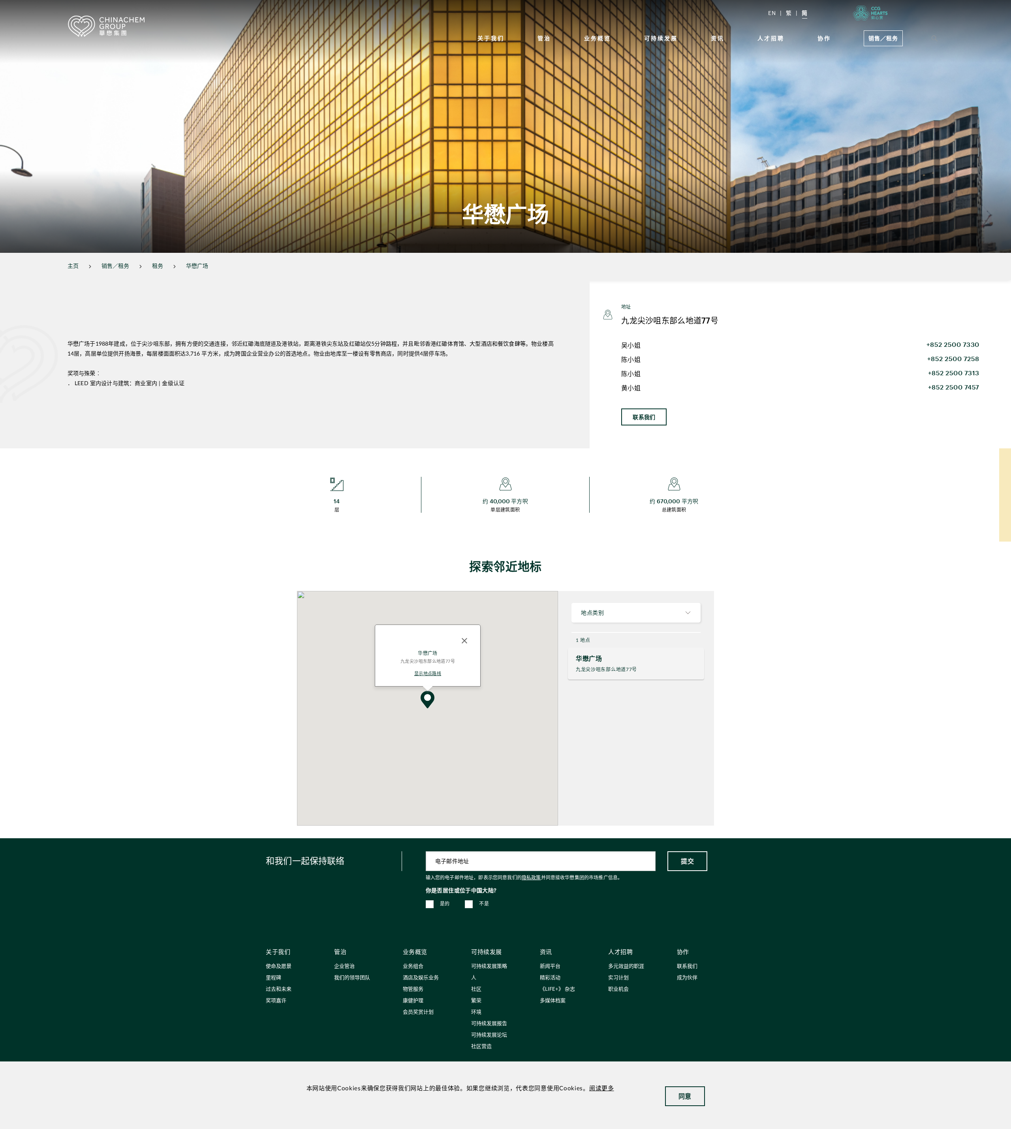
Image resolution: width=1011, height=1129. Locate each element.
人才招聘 (770, 38)
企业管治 (344, 966)
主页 (73, 266)
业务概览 (597, 38)
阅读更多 (601, 1088)
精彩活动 (550, 977)
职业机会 (618, 989)
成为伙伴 (687, 977)
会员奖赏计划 (418, 1012)
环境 (476, 1012)
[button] (427, 699)
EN (772, 12)
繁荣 (476, 1000)
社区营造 (481, 1046)
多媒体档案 (553, 1000)
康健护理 (413, 1000)
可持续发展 (661, 38)
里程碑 (273, 977)
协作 (824, 38)
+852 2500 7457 (953, 387)
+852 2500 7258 (953, 358)
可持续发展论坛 (489, 1035)
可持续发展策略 (489, 966)
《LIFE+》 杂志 (557, 989)
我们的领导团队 (352, 977)
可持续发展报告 (489, 1023)
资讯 (717, 38)
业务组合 (413, 966)
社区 (476, 989)
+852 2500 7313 (953, 372)
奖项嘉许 (276, 1000)
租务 (157, 266)
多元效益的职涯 (626, 966)
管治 (544, 38)
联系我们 (644, 417)
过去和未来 (278, 989)
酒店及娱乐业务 (421, 977)
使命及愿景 (278, 966)
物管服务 (413, 989)
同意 (685, 1096)
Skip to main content (30, 6)
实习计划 (618, 977)
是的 (445, 903)
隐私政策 (531, 877)
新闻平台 (550, 966)
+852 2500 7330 (952, 344)
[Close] (464, 640)
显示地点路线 (427, 673)
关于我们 (490, 38)
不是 (484, 903)
